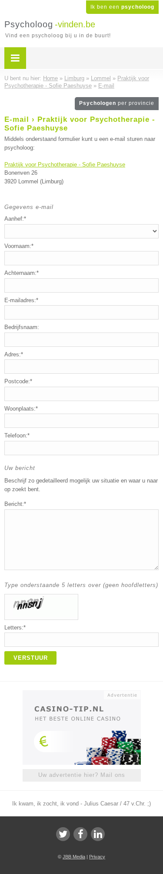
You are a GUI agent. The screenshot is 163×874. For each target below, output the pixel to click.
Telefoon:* (17, 435)
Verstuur (30, 658)
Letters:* (15, 627)
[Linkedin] (98, 834)
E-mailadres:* (21, 300)
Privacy (97, 856)
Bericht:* (15, 504)
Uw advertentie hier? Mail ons (81, 775)
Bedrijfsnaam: (21, 327)
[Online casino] (82, 694)
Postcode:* (18, 381)
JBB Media (74, 856)
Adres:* (13, 354)
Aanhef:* (15, 218)
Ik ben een (122, 7)
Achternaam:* (21, 273)
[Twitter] (63, 834)
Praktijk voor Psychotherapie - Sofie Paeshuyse (64, 164)
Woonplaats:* (21, 408)
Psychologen (116, 103)
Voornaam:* (18, 246)
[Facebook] (80, 834)
